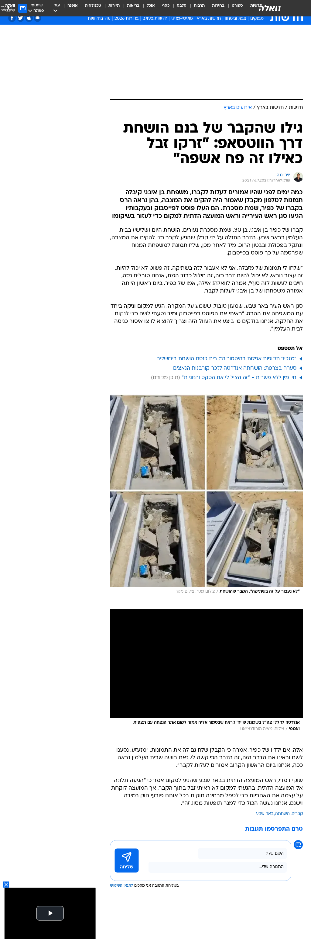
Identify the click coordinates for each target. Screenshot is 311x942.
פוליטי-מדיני (182, 19)
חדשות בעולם (154, 19)
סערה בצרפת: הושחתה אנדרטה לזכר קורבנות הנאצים (234, 368)
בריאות (133, 6)
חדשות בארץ (209, 19)
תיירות (114, 6)
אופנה (72, 6)
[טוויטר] (20, 18)
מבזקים (257, 19)
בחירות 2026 (126, 19)
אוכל (151, 6)
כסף (165, 6)
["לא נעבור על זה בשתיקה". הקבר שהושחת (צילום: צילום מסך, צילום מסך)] (206, 495)
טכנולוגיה (93, 6)
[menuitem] (233, 8)
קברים (297, 814)
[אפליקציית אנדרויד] (37, 18)
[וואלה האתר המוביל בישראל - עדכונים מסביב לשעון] (270, 8)
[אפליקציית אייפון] (29, 18)
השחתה (282, 814)
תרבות (199, 6)
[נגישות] (8, 8)
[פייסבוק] (12, 18)
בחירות (218, 6)
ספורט (237, 6)
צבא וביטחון (235, 19)
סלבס (181, 6)
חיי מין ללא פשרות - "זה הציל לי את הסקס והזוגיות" (239, 377)
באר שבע (264, 814)
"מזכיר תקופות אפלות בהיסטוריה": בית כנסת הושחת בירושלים (226, 359)
